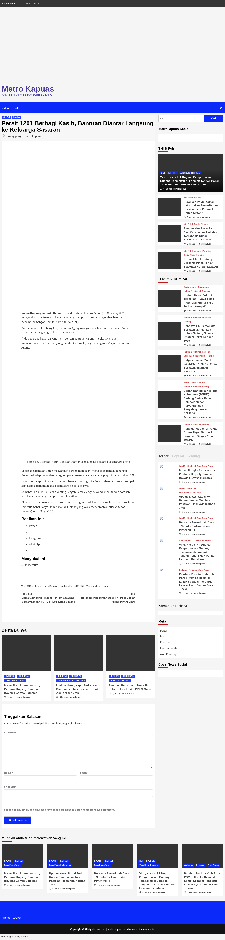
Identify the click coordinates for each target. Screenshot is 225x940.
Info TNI (6, 117)
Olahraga (183, 570)
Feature (201, 383)
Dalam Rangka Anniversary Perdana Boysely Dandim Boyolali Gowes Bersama (22, 689)
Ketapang (196, 251)
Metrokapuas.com (118, 929)
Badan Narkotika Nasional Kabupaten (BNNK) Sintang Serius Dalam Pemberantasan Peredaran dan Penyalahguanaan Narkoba (201, 401)
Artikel (37, 3)
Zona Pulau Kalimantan (71, 681)
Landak (16, 117)
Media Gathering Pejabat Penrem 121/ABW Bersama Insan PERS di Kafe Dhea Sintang (48, 597)
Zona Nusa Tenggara (190, 173)
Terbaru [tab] (164, 456)
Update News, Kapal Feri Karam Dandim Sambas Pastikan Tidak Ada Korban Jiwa (77, 689)
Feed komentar (169, 648)
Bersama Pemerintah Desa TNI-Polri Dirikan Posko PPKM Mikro (108, 597)
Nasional (206, 291)
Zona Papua (204, 570)
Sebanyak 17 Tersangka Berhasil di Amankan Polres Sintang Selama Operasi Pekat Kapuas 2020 (199, 333)
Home (27, 3)
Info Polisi (172, 173)
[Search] (221, 108)
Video (5, 108)
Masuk (164, 636)
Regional (24, 676)
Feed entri (166, 642)
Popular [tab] (178, 456)
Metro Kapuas (28, 88)
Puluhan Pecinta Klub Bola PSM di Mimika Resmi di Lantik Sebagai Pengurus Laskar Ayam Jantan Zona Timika (197, 581)
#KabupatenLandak (57, 586)
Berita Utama (190, 287)
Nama (8, 772)
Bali (163, 173)
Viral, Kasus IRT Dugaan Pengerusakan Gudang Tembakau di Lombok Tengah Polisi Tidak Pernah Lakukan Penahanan (189, 181)
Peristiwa (206, 251)
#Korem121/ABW (76, 586)
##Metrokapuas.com (37, 586)
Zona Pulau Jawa (15, 681)
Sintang (197, 198)
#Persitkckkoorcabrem (97, 586)
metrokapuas (33, 136)
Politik (197, 224)
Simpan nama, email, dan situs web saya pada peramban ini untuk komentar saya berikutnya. (59, 809)
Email (84, 772)
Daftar (163, 630)
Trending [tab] (193, 456)
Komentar (10, 732)
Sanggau (188, 356)
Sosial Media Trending (194, 255)
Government (203, 287)
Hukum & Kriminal (192, 291)
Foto (17, 108)
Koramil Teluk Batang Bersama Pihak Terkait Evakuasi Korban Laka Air (201, 263)
